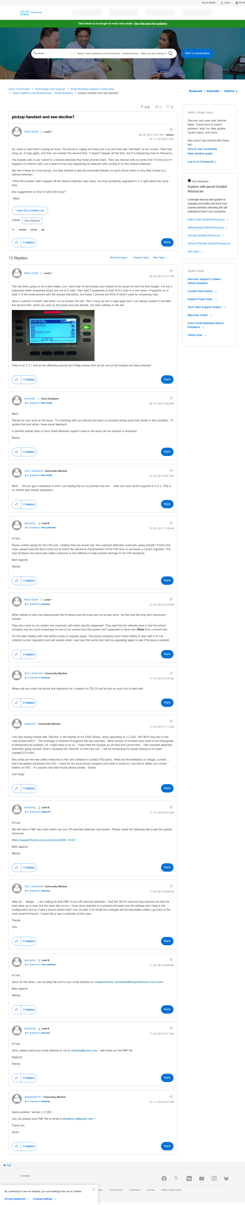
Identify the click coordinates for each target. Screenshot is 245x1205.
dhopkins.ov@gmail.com (78, 1119)
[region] (49, 1195)
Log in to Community (201, 162)
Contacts (25, 1176)
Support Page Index (201, 299)
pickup (34, 230)
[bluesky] (226, 1178)
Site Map (150, 1190)
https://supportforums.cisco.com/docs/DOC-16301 (44, 840)
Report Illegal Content (172, 1190)
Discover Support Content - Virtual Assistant (205, 281)
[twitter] (176, 1178)
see (42, 230)
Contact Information (201, 291)
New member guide (200, 153)
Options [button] (229, 91)
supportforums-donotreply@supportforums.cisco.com (129, 982)
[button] (16, 242)
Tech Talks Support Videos (205, 307)
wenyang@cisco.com (84, 1050)
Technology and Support (50, 89)
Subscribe (213, 91)
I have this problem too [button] (30, 210)
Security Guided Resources (204, 235)
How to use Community (202, 149)
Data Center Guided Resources (206, 219)
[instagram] (214, 1178)
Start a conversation (197, 53)
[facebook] (164, 1178)
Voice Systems (32, 221)
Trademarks (134, 1190)
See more (193, 251)
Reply (167, 242)
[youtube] (201, 1178)
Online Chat (195, 335)
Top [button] (8, 1165)
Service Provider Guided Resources (209, 243)
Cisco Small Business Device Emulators (206, 325)
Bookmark (195, 91)
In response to (39, 403)
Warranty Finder (198, 315)
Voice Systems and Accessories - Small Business (43, 93)
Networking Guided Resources (206, 227)
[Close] (93, 1189)
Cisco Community (19, 89)
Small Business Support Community (92, 89)
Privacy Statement (15, 1198)
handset (22, 230)
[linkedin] (189, 1178)
